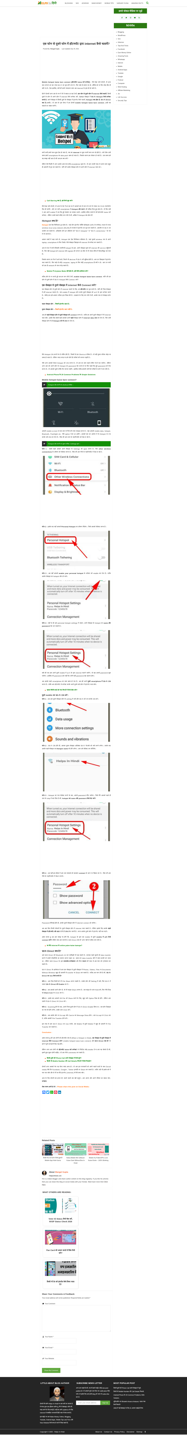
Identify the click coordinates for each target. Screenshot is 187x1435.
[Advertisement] (76, 22)
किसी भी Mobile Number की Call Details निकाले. (128, 1391)
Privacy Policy (119, 1432)
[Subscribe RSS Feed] (139, 18)
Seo (119, 39)
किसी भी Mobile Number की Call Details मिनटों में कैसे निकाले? (69, 1061)
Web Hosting (122, 87)
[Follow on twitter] (126, 18)
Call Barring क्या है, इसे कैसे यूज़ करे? (60, 201)
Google (120, 76)
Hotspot (45, 225)
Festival (120, 80)
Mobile (120, 66)
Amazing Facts (123, 56)
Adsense (121, 42)
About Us (98, 1432)
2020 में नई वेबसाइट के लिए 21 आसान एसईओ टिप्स (128, 1408)
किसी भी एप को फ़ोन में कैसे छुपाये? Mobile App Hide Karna (53, 1159)
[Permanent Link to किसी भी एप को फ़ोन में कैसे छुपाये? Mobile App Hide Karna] (53, 1155)
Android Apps (122, 70)
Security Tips (122, 100)
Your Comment (50, 1303)
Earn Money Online (124, 52)
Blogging (121, 32)
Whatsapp (121, 59)
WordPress (121, 35)
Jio (119, 94)
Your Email (49, 1347)
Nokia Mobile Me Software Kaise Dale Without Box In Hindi (75, 1160)
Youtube (120, 73)
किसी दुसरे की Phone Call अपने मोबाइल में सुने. (127, 1388)
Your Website (49, 1358)
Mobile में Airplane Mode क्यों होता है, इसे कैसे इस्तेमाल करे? (67, 271)
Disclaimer (130, 1432)
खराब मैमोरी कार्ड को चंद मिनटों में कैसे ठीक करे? (62, 690)
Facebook (121, 49)
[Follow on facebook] (122, 18)
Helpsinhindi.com (55, 1176)
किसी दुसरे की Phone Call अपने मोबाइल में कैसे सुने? (64, 1058)
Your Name (49, 1337)
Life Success (122, 97)
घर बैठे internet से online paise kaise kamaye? (64, 945)
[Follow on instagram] (130, 18)
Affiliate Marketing (124, 90)
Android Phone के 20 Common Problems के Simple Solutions (71, 375)
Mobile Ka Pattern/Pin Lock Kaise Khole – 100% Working (98, 1159)
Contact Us (108, 1432)
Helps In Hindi (47, 2)
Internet (120, 63)
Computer (121, 83)
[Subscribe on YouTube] (135, 18)
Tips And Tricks (123, 45)
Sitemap (139, 1432)
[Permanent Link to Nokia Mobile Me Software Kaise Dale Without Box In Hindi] (75, 1155)
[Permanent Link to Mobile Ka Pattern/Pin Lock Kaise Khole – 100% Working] (98, 1155)
